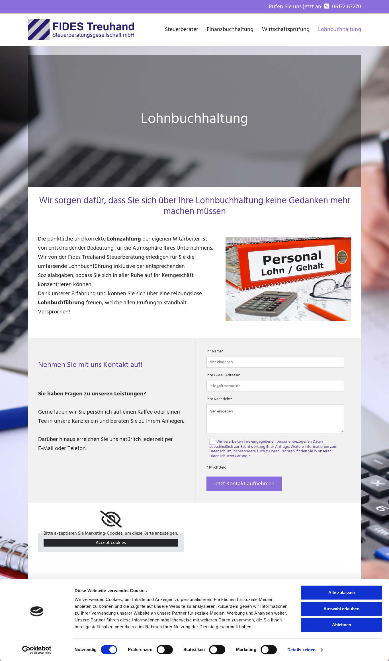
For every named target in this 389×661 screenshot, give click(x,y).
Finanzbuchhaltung (230, 29)
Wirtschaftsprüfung (286, 29)
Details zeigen (301, 649)
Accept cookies (111, 543)
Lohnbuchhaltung (339, 29)
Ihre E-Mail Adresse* (223, 375)
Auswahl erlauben (341, 608)
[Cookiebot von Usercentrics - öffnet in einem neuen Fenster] (37, 650)
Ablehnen (341, 624)
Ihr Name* (214, 351)
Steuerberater (181, 29)
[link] (111, 519)
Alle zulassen (341, 592)
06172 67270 (346, 6)
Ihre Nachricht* (219, 399)
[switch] (165, 649)
